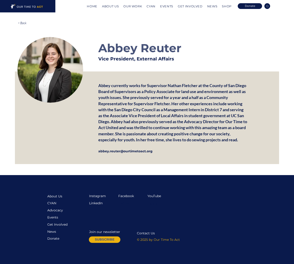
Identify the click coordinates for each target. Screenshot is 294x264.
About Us (54, 196)
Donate (53, 238)
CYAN (51, 203)
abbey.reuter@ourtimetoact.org (125, 151)
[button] (104, 239)
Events (52, 217)
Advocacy (55, 210)
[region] (27, 6)
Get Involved (57, 224)
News (51, 232)
